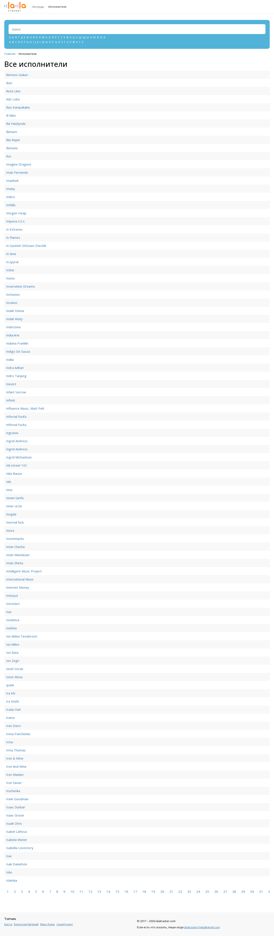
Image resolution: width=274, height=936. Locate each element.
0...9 (102, 37)
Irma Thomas (16, 750)
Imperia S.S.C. (15, 221)
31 (261, 891)
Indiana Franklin (17, 343)
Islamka (11, 880)
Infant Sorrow (16, 392)
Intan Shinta (14, 563)
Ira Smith (12, 701)
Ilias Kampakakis (18, 107)
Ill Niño (11, 115)
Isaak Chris (14, 823)
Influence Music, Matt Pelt (25, 408)
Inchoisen (13, 294)
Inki (8, 481)
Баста (8, 924)
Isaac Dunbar (15, 807)
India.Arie (12, 335)
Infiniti (10, 400)
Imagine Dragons (18, 164)
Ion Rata (12, 652)
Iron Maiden (15, 774)
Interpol (12, 595)
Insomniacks (15, 538)
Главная (9, 54)
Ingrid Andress (17, 441)
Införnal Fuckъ (16, 424)
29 (243, 891)
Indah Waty (14, 319)
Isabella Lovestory (19, 848)
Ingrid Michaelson (19, 457)
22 (180, 891)
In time (11, 254)
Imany (10, 189)
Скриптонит (65, 924)
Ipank (10, 685)
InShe (10, 270)
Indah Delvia (15, 311)
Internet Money (17, 587)
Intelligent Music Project (24, 571)
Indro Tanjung (16, 376)
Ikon (9, 83)
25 (207, 891)
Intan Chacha (15, 547)
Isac (9, 856)
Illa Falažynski (15, 123)
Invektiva (12, 620)
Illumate (12, 148)
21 (171, 891)
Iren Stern (13, 726)
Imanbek (12, 180)
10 (72, 891)
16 (126, 891)
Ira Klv (10, 693)
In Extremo (14, 229)
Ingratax (12, 433)
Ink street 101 (16, 465)
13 (99, 891)
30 (252, 891)
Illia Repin (13, 140)
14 (108, 891)
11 (81, 891)
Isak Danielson (16, 864)
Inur (9, 612)
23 (189, 891)
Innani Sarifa (15, 498)
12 (90, 891)
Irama (10, 717)
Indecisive (13, 327)
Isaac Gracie (15, 815)
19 (153, 891)
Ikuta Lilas (13, 91)
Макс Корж (47, 924)
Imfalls (11, 205)
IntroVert (13, 604)
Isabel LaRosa (16, 831)
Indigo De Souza (18, 351)
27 (225, 891)
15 (117, 891)
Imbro (10, 197)
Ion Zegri (12, 660)
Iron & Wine (14, 758)
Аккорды (38, 7)
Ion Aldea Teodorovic (21, 636)
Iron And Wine (16, 766)
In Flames (13, 237)
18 (144, 891)
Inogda (11, 514)
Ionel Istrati (14, 669)
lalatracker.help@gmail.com (202, 927)
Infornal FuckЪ (16, 416)
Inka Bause (14, 473)
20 (162, 891)
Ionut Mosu (14, 677)
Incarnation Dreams (20, 286)
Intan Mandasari (18, 555)
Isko (9, 872)
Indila (10, 359)
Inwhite (11, 628)
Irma (9, 742)
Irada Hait (13, 709)
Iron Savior (14, 783)
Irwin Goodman (17, 799)
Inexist (11, 384)
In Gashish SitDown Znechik (26, 245)
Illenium (11, 132)
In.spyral (12, 262)
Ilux (8, 156)
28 (234, 891)
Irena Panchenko (18, 734)
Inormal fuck (15, 522)
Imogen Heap (16, 213)
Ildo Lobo (13, 99)
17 (135, 891)
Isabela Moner (16, 839)
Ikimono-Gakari (17, 75)
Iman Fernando (17, 172)
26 (216, 891)
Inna (9, 490)
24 (198, 891)
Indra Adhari (15, 368)
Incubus (11, 302)
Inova (10, 530)
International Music (20, 579)
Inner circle (14, 506)
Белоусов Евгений (26, 924)
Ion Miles (12, 644)
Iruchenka (13, 791)
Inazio (10, 278)
